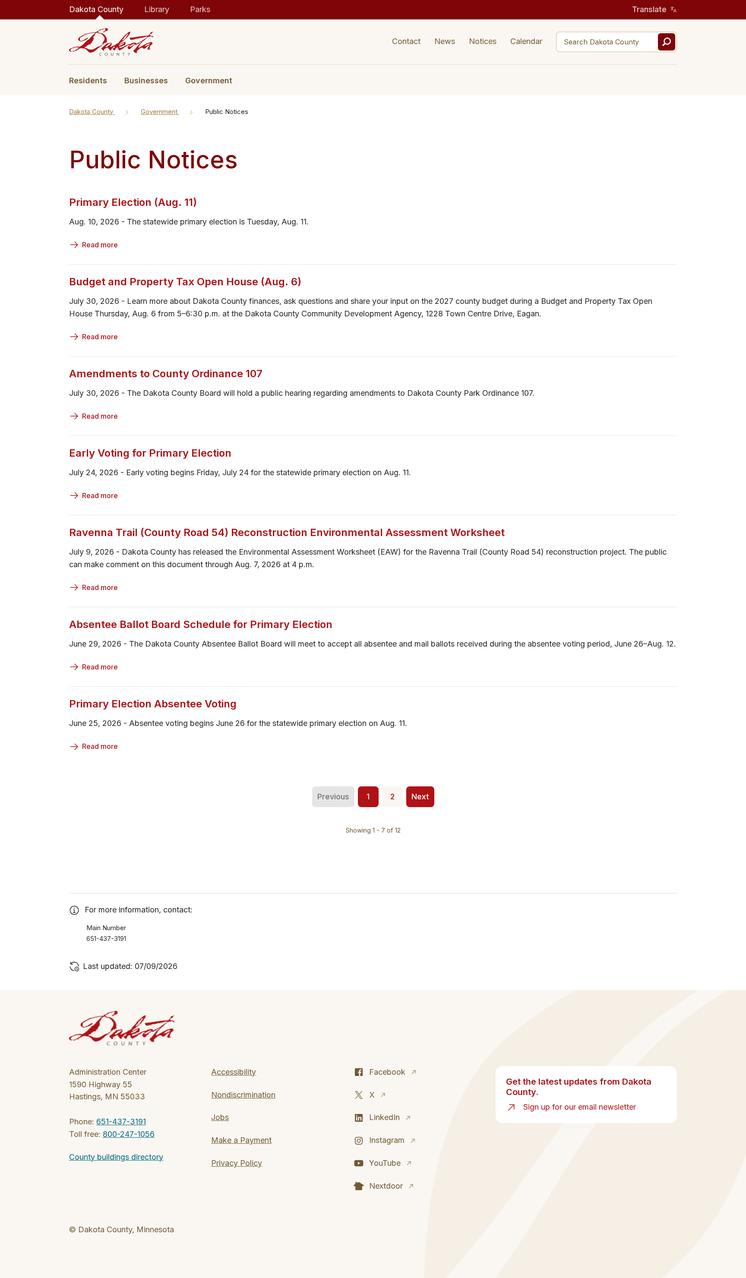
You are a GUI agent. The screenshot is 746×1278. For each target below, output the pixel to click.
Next (420, 796)
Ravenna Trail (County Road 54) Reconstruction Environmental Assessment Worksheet (287, 532)
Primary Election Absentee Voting (153, 703)
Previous (333, 796)
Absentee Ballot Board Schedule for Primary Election (200, 624)
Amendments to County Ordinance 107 (165, 373)
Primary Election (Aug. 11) (133, 202)
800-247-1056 (129, 1134)
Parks (200, 9)
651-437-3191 (121, 1121)
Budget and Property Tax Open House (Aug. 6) (185, 281)
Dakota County (96, 9)
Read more (100, 244)
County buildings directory (116, 1156)
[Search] (666, 41)
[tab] (92, 79)
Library (156, 9)
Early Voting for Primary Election (150, 453)
